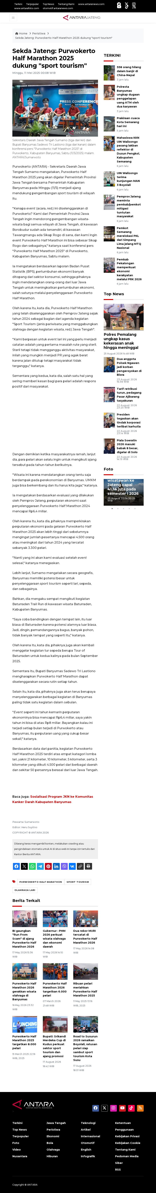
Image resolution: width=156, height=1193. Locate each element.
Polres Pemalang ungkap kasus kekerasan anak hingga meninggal (121, 341)
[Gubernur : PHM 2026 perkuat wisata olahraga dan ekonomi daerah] (55, 918)
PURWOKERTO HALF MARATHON (40, 882)
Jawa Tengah (56, 1123)
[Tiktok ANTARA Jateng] (127, 7)
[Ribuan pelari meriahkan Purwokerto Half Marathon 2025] (85, 971)
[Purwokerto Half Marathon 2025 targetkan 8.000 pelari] (24, 1024)
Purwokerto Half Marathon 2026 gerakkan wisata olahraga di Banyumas (24, 991)
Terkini (18, 4)
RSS (118, 1169)
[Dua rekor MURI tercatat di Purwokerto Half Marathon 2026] (85, 918)
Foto (108, 469)
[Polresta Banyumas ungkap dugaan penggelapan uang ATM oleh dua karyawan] (109, 92)
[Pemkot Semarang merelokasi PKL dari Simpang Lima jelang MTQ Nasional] (109, 233)
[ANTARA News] (82, 17)
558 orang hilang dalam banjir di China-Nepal (129, 71)
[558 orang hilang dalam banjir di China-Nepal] (109, 72)
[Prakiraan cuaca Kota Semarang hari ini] (109, 123)
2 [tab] (118, 508)
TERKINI (112, 55)
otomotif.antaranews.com (58, 8)
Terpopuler (32, 4)
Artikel (86, 1129)
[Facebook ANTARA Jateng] (119, 4)
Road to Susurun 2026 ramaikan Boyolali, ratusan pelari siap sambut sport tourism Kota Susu (85, 1048)
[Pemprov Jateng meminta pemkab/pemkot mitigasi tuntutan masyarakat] (109, 202)
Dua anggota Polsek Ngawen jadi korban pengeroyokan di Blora (129, 366)
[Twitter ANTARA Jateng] (126, 4)
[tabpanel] (124, 492)
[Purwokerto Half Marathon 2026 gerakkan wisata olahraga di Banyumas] (24, 971)
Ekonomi (53, 1136)
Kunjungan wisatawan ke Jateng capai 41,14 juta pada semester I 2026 (123, 485)
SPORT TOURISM (78, 882)
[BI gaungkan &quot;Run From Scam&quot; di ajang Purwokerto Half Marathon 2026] (24, 918)
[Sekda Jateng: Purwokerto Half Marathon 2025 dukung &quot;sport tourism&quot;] (124, 317)
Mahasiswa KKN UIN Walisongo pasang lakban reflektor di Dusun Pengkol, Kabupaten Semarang (128, 149)
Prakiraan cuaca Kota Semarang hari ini (128, 122)
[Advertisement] (55, 420)
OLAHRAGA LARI (24, 890)
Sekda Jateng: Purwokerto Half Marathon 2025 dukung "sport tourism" (63, 38)
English (86, 1149)
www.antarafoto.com (26, 8)
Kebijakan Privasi (127, 1136)
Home (23, 33)
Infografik (88, 1156)
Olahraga (53, 1149)
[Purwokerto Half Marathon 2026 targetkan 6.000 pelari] (55, 971)
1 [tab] (112, 508)
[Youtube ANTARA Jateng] (119, 7)
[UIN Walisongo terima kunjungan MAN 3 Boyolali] (109, 178)
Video (16, 1149)
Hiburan (52, 1156)
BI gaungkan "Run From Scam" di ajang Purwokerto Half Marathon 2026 (24, 938)
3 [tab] (124, 508)
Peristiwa (39, 33)
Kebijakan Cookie (127, 1143)
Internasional (90, 1136)
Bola (50, 1143)
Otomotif (88, 1143)
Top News (48, 4)
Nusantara (19, 1156)
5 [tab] (135, 508)
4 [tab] (129, 508)
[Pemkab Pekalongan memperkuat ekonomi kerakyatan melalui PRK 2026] (109, 265)
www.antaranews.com (91, 4)
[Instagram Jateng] (134, 4)
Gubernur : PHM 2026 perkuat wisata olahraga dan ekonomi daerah (54, 938)
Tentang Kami (66, 4)
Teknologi (88, 1123)
